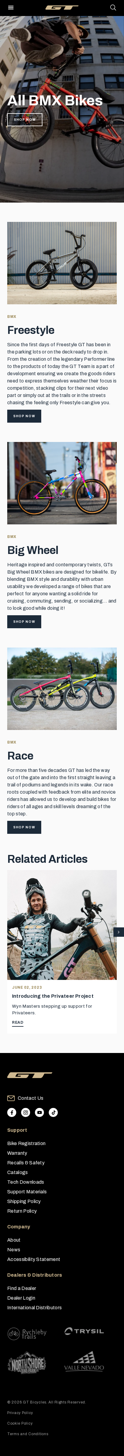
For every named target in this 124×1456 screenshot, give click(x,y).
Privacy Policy (20, 1413)
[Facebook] (11, 1112)
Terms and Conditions (27, 1434)
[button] (118, 932)
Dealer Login (21, 1298)
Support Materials (27, 1191)
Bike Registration (26, 1143)
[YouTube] (39, 1112)
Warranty (17, 1153)
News (13, 1249)
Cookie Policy (20, 1423)
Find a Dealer (21, 1288)
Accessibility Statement (33, 1259)
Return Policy (22, 1211)
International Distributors (34, 1307)
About (14, 1240)
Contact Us (30, 1098)
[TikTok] (53, 1112)
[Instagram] (25, 1112)
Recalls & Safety (26, 1162)
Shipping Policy (24, 1201)
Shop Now (25, 119)
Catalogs (17, 1172)
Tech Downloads (25, 1182)
